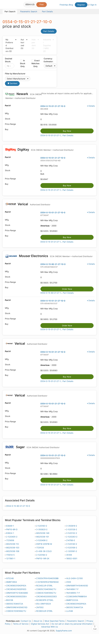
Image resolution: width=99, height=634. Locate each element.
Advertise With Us (49, 627)
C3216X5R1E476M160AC (47, 582)
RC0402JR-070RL (44, 585)
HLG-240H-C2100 (74, 578)
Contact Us (26, 621)
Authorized (22, 43)
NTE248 (10, 578)
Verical (33, 204)
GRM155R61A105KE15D (16, 607)
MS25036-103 (12, 547)
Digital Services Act (40, 624)
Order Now (67, 289)
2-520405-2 (11, 536)
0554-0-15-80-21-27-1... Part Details (57, 293)
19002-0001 (71, 558)
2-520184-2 (41, 555)
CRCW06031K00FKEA (76, 604)
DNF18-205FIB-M (44, 544)
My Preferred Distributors (9, 45)
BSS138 (9, 600)
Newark (23, 95)
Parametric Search (75, 621)
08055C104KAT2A (14, 604)
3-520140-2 (71, 544)
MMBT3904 (11, 582)
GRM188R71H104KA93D (77, 585)
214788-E (70, 540)
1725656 (10, 540)
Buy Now (67, 131)
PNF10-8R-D (12, 529)
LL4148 (69, 611)
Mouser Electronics (55, 256)
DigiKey (45, 149)
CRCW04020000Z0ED (46, 596)
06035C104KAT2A (74, 607)
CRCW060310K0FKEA (16, 585)
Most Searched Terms (55, 621)
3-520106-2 (71, 547)
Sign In (93, 5)
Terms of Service (20, 624)
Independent (34, 43)
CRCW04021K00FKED (16, 589)
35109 (69, 555)
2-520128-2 (71, 529)
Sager (37, 447)
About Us (38, 621)
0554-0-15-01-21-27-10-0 (52, 106)
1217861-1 (10, 558)
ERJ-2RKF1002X (43, 604)
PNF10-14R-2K (42, 558)
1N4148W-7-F (72, 589)
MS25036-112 (12, 544)
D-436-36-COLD (44, 551)
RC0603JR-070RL (44, 611)
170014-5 (10, 555)
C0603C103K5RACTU (16, 611)
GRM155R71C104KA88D (17, 593)
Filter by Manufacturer (15, 73)
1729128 (40, 547)
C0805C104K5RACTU (46, 589)
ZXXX (68, 582)
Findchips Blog (66, 5)
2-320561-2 (71, 551)
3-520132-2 (71, 533)
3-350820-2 (41, 529)
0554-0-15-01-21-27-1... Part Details (56, 135)
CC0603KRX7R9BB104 (76, 596)
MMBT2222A (72, 600)
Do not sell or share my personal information (72, 624)
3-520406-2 (41, 540)
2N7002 (40, 607)
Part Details (48, 31)
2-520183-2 (41, 526)
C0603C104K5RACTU (46, 593)
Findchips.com (5, 5)
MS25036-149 (42, 533)
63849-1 (10, 526)
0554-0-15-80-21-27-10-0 (53, 264)
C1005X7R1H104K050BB (47, 578)
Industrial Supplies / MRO (47, 45)
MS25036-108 (12, 551)
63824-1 (10, 533)
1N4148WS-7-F (73, 593)
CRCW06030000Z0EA (16, 596)
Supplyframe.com (64, 630)
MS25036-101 (42, 536)
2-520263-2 (71, 536)
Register (81, 5)
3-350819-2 (71, 526)
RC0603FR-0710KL (44, 600)
